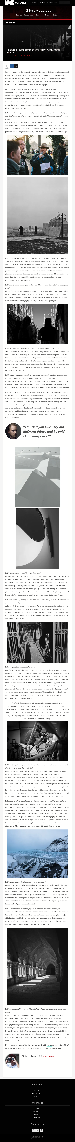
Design (36, 1090)
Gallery (55, 15)
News (47, 15)
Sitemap (37, 1117)
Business (37, 1096)
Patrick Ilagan (14, 56)
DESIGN (34, 3)
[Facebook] (12, 66)
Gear (37, 15)
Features (19, 15)
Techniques (28, 15)
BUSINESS (42, 3)
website (49, 1045)
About (37, 1108)
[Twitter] (16, 66)
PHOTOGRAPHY (52, 3)
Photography (36, 1093)
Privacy (36, 1114)
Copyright (36, 1111)
